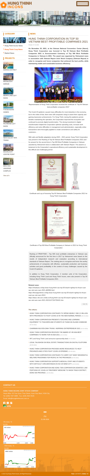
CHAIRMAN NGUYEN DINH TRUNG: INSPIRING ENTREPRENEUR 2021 (55, 328)
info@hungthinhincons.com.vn (18, 398)
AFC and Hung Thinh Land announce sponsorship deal (49, 338)
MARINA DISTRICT (10, 70)
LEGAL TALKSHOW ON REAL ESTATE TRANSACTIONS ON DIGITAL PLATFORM (58, 342)
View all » (6, 175)
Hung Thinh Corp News (14, 49)
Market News (9, 53)
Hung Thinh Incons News (14, 46)
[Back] (84, 305)
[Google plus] (11, 403)
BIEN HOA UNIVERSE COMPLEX (7, 168)
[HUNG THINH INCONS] (16, 8)
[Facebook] (4, 403)
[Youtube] (8, 403)
